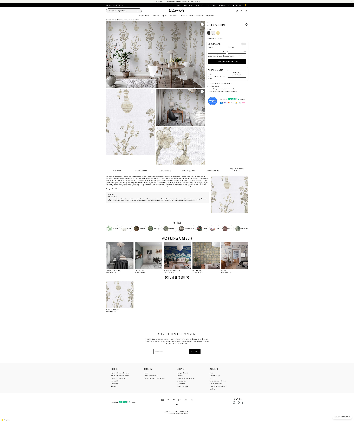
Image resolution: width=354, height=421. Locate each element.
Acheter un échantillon (237, 74)
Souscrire (194, 351)
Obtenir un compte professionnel (154, 378)
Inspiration (210, 16)
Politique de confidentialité (218, 386)
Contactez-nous (215, 376)
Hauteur (237, 49)
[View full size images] (202, 24)
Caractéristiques (141, 171)
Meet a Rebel (115, 384)
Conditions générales (216, 384)
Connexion (238, 5)
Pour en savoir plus (231, 91)
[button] (245, 5)
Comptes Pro (199, 5)
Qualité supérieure (165, 171)
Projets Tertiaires (211, 5)
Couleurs (173, 16)
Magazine (114, 386)
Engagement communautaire (186, 378)
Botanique (120, 19)
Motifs (155, 16)
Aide (211, 373)
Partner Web (181, 384)
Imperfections (112, 196)
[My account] (241, 11)
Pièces (183, 16)
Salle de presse (181, 381)
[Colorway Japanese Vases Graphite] (209, 33)
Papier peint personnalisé (119, 378)
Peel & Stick (114, 381)
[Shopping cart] (245, 11)
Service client (188, 5)
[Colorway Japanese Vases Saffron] (218, 33)
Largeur (217, 49)
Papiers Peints (144, 16)
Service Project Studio (150, 376)
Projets (146, 373)
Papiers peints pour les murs (120, 373)
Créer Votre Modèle (196, 16)
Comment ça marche (189, 171)
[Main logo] (177, 11)
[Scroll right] (243, 255)
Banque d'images (182, 386)
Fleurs (125, 19)
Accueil (108, 19)
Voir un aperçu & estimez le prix (227, 61)
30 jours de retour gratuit (237, 170)
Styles (164, 16)
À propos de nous (224, 5)
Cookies (212, 389)
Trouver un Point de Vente (218, 381)
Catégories (113, 19)
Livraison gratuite (212, 171)
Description (117, 171)
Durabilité (180, 376)
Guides (179, 5)
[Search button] (138, 11)
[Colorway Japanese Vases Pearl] (213, 33)
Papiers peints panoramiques (120, 376)
